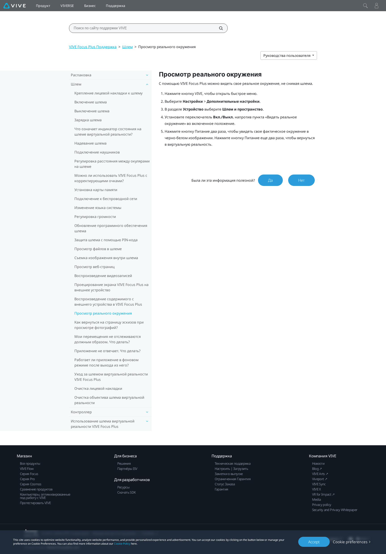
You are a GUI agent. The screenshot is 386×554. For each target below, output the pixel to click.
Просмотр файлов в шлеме (98, 248)
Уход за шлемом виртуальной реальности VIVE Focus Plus (111, 377)
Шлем (127, 46)
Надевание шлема (90, 143)
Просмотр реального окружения (103, 313)
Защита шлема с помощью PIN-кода (106, 239)
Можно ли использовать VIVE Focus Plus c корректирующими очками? (110, 178)
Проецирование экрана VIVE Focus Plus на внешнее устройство (111, 287)
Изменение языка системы (97, 207)
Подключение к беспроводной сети (105, 198)
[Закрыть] (365, 5)
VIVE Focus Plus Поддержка (93, 46)
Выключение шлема (91, 111)
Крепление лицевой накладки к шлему (108, 93)
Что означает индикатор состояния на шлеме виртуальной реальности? (107, 131)
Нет (301, 180)
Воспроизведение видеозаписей (103, 275)
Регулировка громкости (95, 216)
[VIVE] (14, 5)
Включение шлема (90, 102)
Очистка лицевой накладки (98, 388)
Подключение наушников (97, 152)
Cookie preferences (350, 541)
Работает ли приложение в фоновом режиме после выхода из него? (106, 362)
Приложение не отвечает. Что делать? (107, 350)
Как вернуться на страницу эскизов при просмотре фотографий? (109, 325)
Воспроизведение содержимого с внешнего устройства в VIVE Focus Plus (108, 301)
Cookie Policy (122, 543)
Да (270, 180)
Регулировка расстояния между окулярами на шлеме (112, 164)
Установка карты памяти (95, 189)
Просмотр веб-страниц (94, 266)
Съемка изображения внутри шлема (106, 257)
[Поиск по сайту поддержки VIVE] (218, 28)
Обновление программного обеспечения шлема (110, 228)
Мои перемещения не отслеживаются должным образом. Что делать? (107, 339)
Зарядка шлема (88, 119)
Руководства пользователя (287, 55)
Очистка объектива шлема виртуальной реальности (109, 400)
